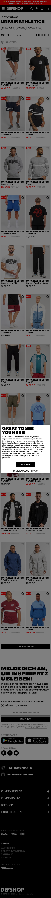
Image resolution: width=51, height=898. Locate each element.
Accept (25, 464)
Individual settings (25, 470)
